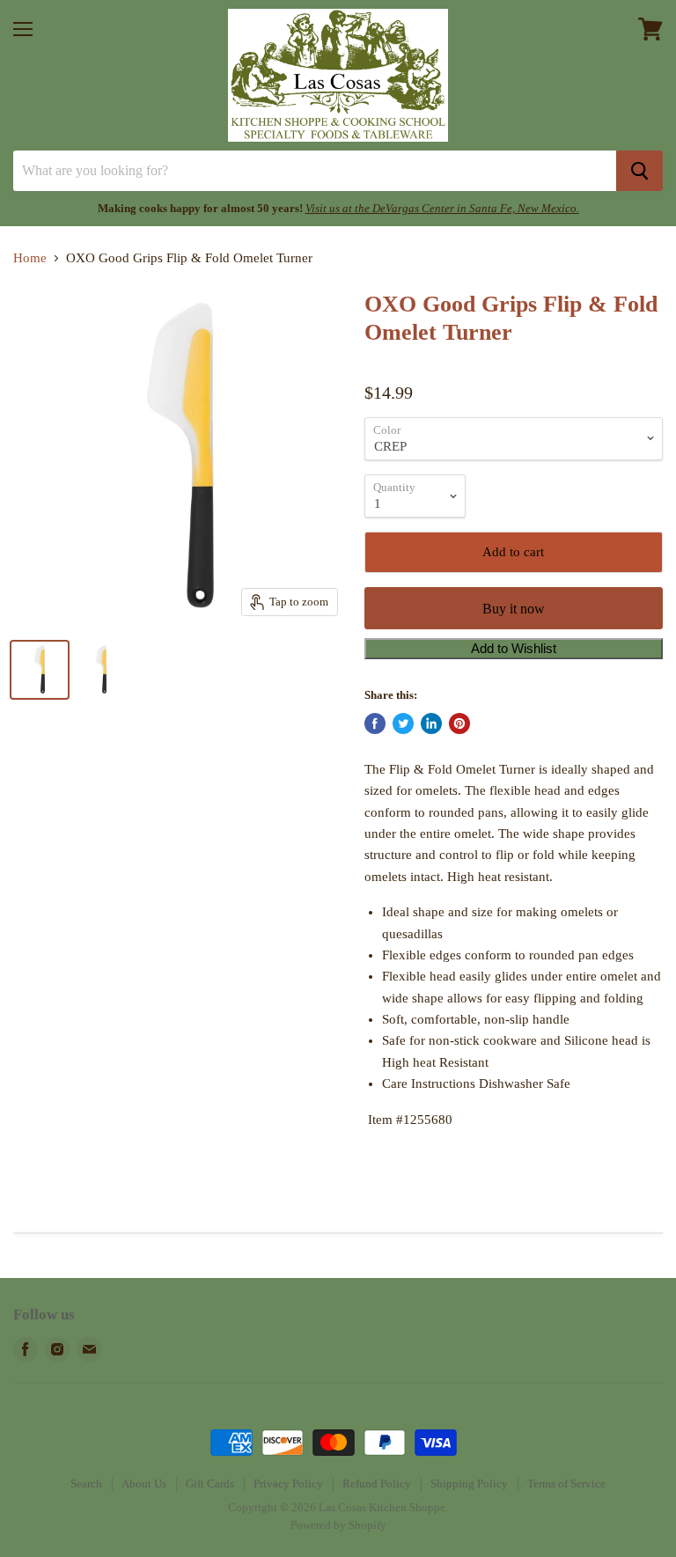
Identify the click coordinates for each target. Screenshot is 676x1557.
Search (86, 1483)
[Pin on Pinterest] (459, 723)
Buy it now (513, 608)
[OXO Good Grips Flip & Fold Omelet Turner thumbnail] (39, 670)
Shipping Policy (469, 1483)
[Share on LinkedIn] (431, 723)
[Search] (639, 171)
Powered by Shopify (338, 1524)
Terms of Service (566, 1483)
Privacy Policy (288, 1483)
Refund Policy (376, 1483)
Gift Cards (210, 1483)
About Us (143, 1483)
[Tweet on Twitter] (403, 723)
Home (30, 258)
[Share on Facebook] (375, 723)
